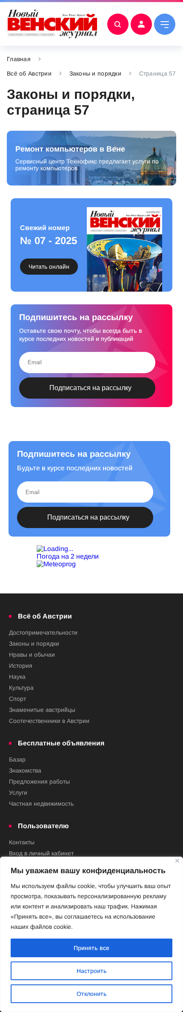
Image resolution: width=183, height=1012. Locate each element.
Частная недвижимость (41, 803)
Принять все (91, 948)
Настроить (92, 970)
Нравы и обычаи (32, 654)
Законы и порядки (95, 73)
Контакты (21, 842)
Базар (17, 759)
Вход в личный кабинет (41, 853)
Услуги (18, 792)
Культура (21, 687)
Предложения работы (39, 781)
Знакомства (25, 770)
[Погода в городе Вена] (91, 549)
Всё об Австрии (29, 73)
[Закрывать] (177, 861)
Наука (17, 676)
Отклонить (92, 993)
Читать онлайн (49, 266)
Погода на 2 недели (68, 556)
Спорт (17, 698)
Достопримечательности (43, 632)
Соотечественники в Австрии (49, 720)
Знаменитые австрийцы (42, 709)
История (20, 665)
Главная (19, 59)
